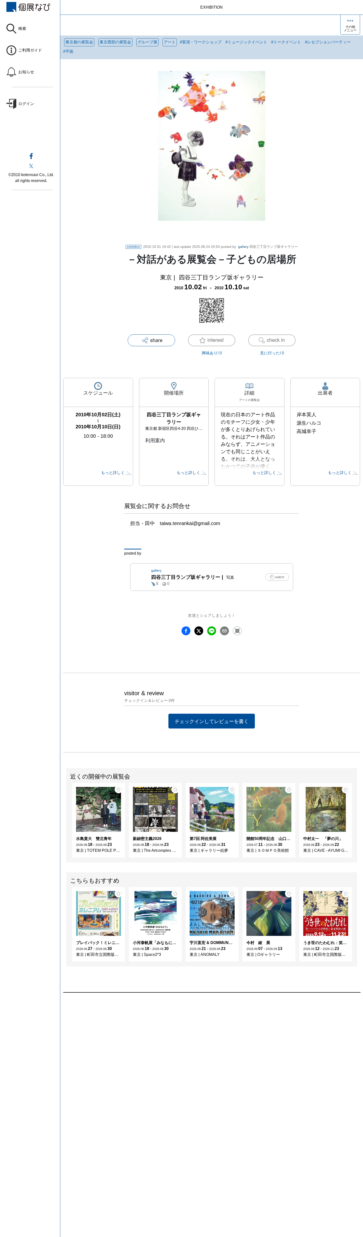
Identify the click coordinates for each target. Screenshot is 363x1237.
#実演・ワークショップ (201, 42)
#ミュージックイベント (246, 42)
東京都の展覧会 (79, 42)
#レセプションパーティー (328, 42)
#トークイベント (286, 42)
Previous (66, 822)
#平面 (68, 51)
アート (170, 42)
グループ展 (147, 42)
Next (356, 822)
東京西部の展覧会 (115, 42)
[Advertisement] (211, 1048)
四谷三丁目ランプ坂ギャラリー (268, 247)
